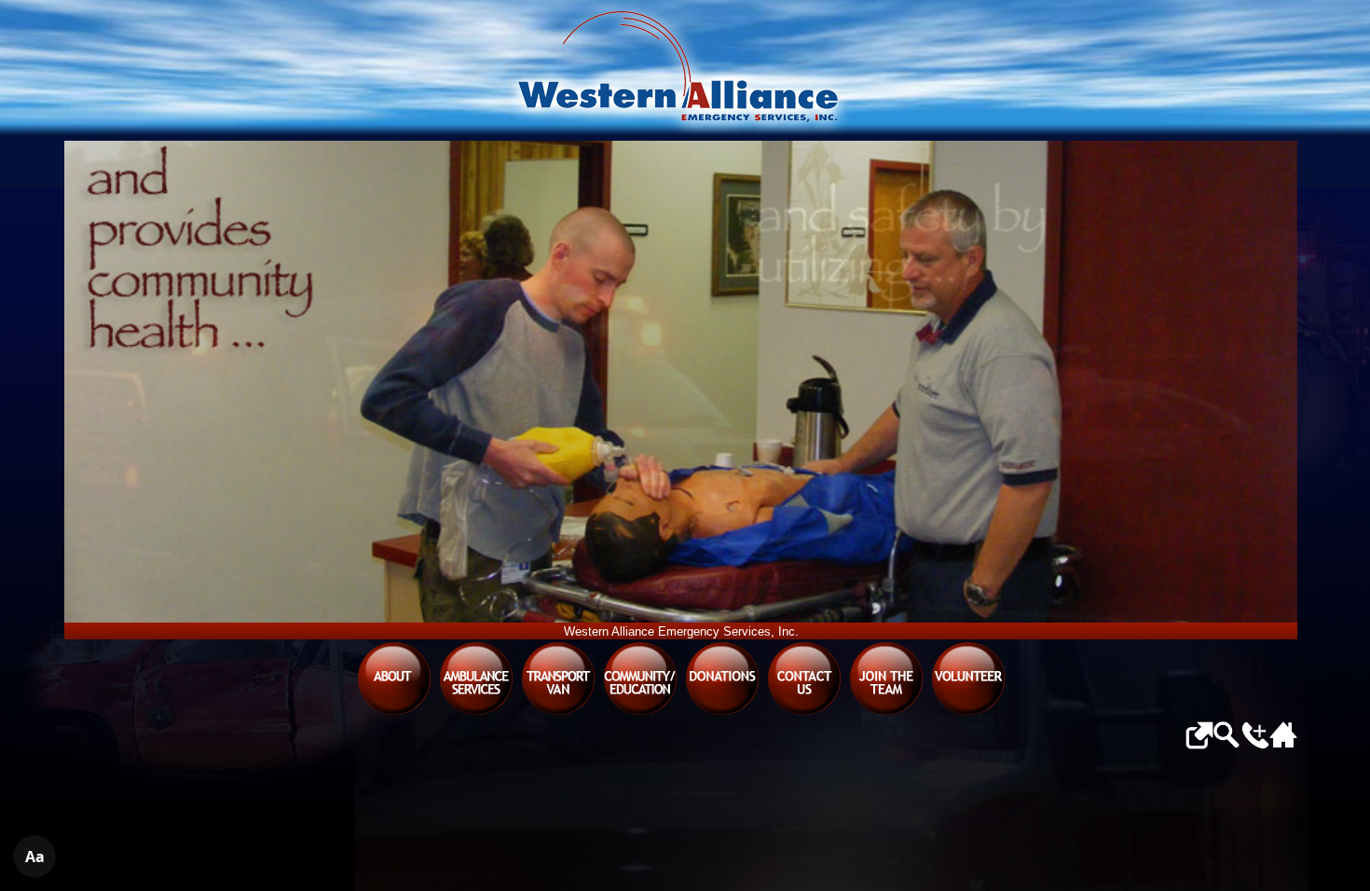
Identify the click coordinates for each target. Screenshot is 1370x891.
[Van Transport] (558, 712)
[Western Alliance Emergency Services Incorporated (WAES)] (680, 70)
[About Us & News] (394, 712)
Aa (35, 856)
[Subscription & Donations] (722, 712)
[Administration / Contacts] (804, 712)
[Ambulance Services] (476, 712)
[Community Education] (640, 712)
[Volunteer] (968, 712)
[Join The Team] (886, 712)
